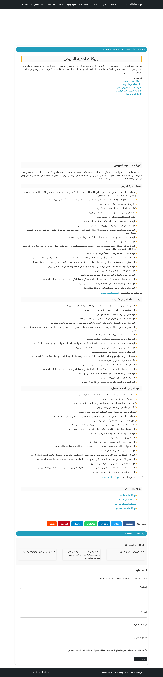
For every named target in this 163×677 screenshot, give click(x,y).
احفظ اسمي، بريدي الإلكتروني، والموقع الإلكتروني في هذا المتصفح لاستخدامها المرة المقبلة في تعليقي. (105, 650)
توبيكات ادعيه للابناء (110, 477)
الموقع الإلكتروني (140, 637)
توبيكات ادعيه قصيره (110, 293)
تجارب (104, 4)
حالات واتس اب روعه (127, 49)
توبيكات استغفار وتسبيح (126, 508)
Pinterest (64, 524)
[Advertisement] (81, 27)
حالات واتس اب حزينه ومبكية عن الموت (39, 551)
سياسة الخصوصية (38, 4)
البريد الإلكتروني (140, 625)
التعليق (143, 587)
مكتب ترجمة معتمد (108, 672)
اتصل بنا (25, 4)
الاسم (144, 612)
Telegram (77, 524)
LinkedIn (104, 524)
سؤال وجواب (71, 4)
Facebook (129, 524)
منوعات (95, 4)
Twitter (116, 524)
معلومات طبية (84, 4)
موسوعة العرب (134, 4)
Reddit (52, 524)
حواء (61, 4)
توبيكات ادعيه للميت (127, 499)
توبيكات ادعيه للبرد (128, 495)
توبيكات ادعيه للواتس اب (125, 504)
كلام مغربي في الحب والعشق (132, 551)
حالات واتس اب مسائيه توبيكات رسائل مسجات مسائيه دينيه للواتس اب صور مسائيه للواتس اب (84, 554)
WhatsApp (91, 524)
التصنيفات (52, 4)
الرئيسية (113, 4)
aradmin (128, 533)
